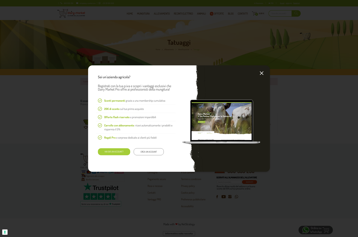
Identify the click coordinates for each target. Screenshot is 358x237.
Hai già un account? (114, 151)
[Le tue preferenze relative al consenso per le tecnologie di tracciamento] (5, 232)
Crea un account (149, 151)
